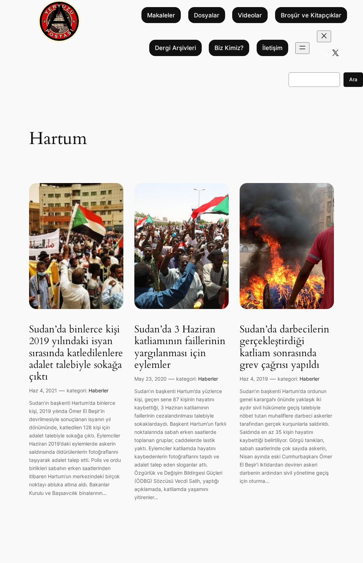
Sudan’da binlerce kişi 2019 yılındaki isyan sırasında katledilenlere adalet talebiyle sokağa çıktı (76, 353)
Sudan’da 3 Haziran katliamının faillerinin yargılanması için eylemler (179, 347)
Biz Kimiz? (229, 47)
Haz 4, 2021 (43, 390)
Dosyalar (206, 15)
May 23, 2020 (150, 379)
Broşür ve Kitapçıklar (311, 15)
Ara (353, 79)
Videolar (250, 15)
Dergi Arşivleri (175, 47)
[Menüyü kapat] (324, 36)
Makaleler (161, 15)
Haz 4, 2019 (254, 379)
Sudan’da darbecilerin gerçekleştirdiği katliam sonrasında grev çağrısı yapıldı (284, 347)
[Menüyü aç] (302, 48)
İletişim (272, 47)
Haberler (98, 390)
